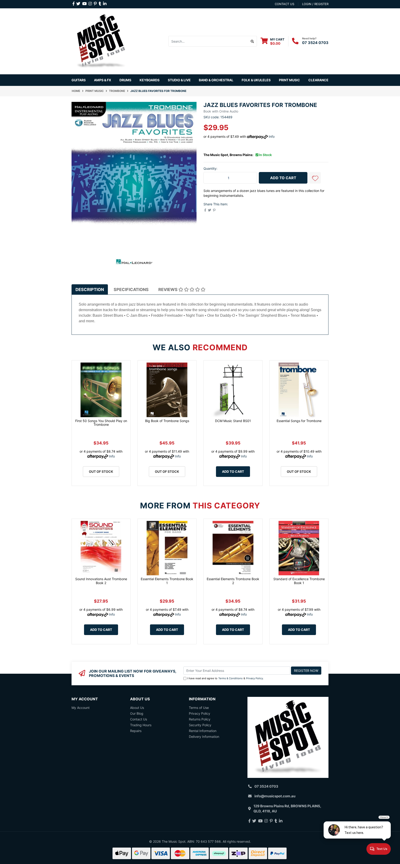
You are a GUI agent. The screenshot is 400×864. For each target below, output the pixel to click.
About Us (137, 708)
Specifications (131, 289)
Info (272, 136)
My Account (81, 708)
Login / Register (315, 4)
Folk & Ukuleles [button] (256, 80)
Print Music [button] (289, 80)
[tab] (90, 289)
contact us (284, 4)
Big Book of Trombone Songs (167, 421)
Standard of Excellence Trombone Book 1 (299, 581)
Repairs (135, 731)
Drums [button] (125, 80)
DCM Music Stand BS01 (233, 421)
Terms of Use (199, 708)
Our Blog (136, 713)
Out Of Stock (101, 471)
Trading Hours (140, 725)
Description (89, 289)
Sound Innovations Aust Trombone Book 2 (101, 581)
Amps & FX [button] (102, 80)
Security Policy (200, 725)
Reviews (168, 289)
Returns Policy (199, 719)
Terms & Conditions (230, 678)
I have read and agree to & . (225, 678)
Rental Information (202, 731)
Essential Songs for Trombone (299, 421)
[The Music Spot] (101, 41)
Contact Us (138, 719)
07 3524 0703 (315, 42)
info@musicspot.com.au (274, 796)
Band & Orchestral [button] (216, 80)
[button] (315, 178)
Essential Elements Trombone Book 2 (233, 581)
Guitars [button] (79, 80)
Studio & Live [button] (179, 80)
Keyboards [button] (149, 80)
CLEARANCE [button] (318, 80)
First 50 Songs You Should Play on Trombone (101, 423)
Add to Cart (283, 177)
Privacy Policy (254, 678)
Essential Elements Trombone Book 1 (167, 581)
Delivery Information (204, 737)
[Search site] (252, 41)
